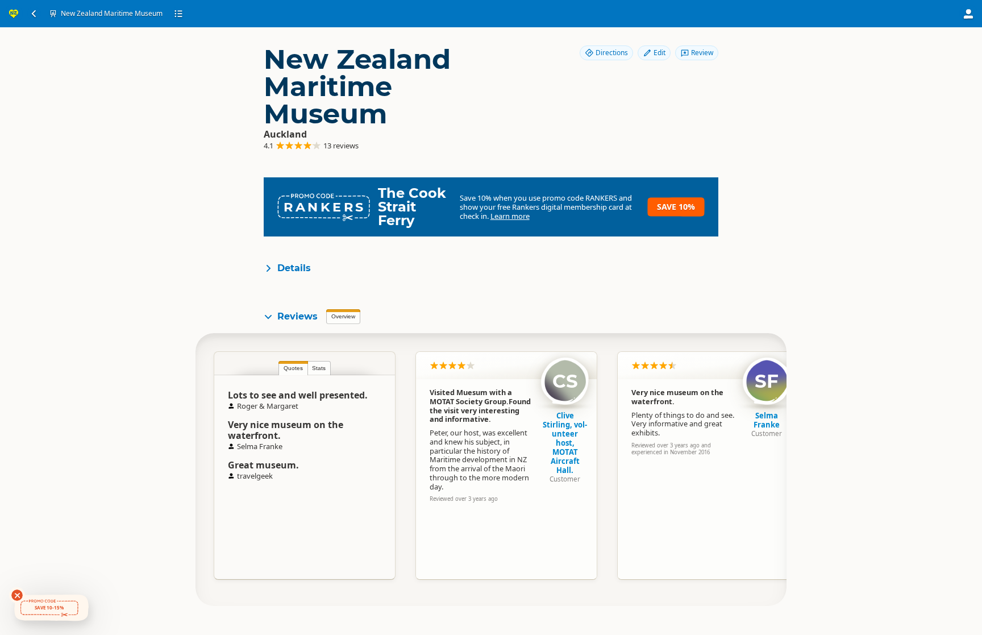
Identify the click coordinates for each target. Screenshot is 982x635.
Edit (659, 52)
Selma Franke (767, 420)
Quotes (293, 368)
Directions (612, 52)
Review (702, 52)
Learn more (510, 216)
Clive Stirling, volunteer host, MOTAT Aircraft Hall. (565, 442)
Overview (343, 316)
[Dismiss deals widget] (17, 595)
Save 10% (676, 206)
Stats (319, 368)
